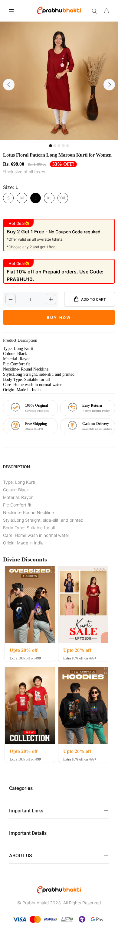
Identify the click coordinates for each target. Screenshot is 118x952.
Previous (9, 84)
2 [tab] (54, 145)
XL (49, 197)
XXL (62, 197)
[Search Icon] (95, 11)
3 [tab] (59, 145)
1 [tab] (50, 145)
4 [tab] (63, 145)
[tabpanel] (59, 81)
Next (109, 84)
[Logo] (59, 10)
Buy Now (59, 317)
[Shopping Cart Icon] (106, 11)
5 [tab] (67, 145)
